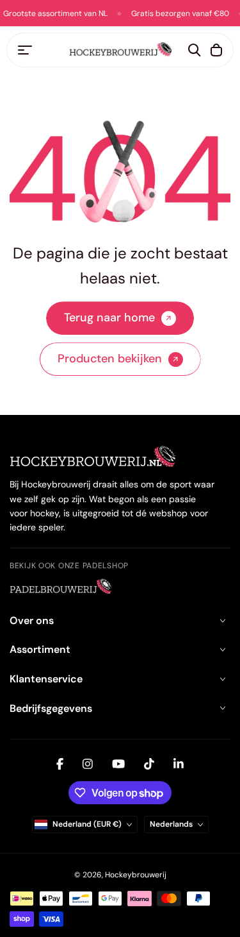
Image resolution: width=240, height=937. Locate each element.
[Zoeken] (194, 50)
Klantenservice (46, 679)
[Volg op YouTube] (118, 764)
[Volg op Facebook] (59, 764)
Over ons (32, 620)
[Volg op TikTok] (149, 764)
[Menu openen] (25, 50)
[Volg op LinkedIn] (178, 764)
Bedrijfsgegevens (51, 708)
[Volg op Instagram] (88, 764)
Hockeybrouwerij (135, 875)
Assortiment (40, 649)
